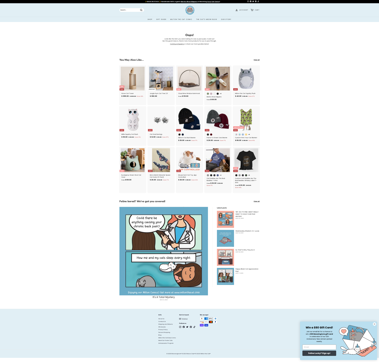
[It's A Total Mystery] (163, 251)
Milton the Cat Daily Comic (167, 338)
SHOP (150, 19)
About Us (161, 319)
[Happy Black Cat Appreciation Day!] (225, 276)
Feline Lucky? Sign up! (319, 353)
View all (257, 60)
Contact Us (162, 321)
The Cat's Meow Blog (206, 19)
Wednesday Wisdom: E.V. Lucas (247, 231)
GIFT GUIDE (161, 19)
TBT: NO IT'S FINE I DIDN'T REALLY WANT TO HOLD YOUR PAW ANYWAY (247, 214)
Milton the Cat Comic (181, 19)
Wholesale (162, 327)
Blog (159, 335)
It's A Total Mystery (164, 297)
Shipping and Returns (165, 324)
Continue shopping (177, 44)
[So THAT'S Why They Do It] (225, 257)
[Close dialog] (374, 324)
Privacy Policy (163, 330)
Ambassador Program (166, 343)
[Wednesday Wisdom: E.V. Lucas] (225, 238)
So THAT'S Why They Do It (245, 250)
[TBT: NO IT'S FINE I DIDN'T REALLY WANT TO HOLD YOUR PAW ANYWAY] (225, 219)
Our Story (226, 19)
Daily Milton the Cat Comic (198, 2)
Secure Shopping (164, 332)
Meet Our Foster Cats (165, 340)
